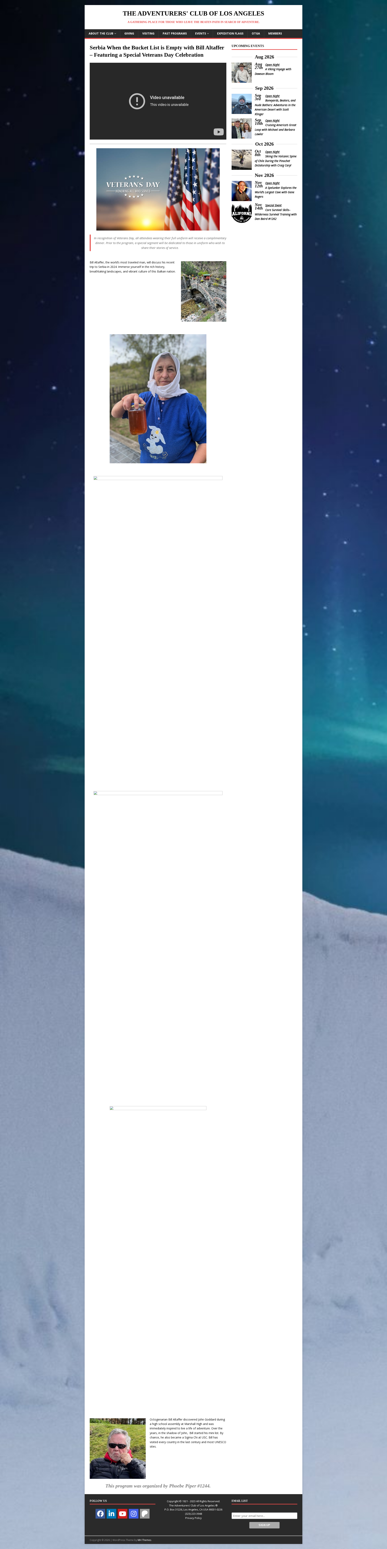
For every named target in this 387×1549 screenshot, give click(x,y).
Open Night (272, 65)
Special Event (273, 205)
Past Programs (175, 33)
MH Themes (144, 1540)
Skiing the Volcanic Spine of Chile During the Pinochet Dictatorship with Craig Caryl (276, 160)
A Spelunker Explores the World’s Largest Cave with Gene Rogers (276, 192)
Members (275, 33)
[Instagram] (133, 1514)
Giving (129, 33)
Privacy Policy (193, 1518)
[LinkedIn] (111, 1514)
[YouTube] (122, 1514)
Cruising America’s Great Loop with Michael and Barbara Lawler (275, 129)
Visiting (148, 33)
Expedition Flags (230, 33)
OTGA (256, 33)
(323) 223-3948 (193, 1514)
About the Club (101, 33)
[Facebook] (100, 1514)
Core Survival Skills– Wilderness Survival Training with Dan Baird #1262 (276, 214)
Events (200, 33)
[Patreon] (145, 1514)
